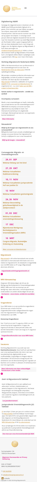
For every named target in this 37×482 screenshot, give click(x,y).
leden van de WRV (25, 86)
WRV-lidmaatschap (8, 422)
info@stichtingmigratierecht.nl (11, 50)
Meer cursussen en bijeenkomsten (14, 249)
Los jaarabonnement (10, 401)
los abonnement (24, 422)
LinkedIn (7, 478)
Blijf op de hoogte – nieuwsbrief (13, 140)
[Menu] (25, 8)
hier (16, 57)
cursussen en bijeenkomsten (20, 84)
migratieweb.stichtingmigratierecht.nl (15, 271)
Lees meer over (2, 274)
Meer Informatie (8, 119)
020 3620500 (7, 471)
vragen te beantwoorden (9, 88)
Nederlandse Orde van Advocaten (12, 70)
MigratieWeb (8, 414)
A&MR (4, 84)
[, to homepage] (12, 8)
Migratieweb (5, 82)
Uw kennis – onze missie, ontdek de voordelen (18, 294)
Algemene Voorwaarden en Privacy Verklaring (14, 458)
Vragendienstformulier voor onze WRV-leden (17, 336)
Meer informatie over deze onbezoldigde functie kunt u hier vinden (16, 369)
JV (9, 84)
